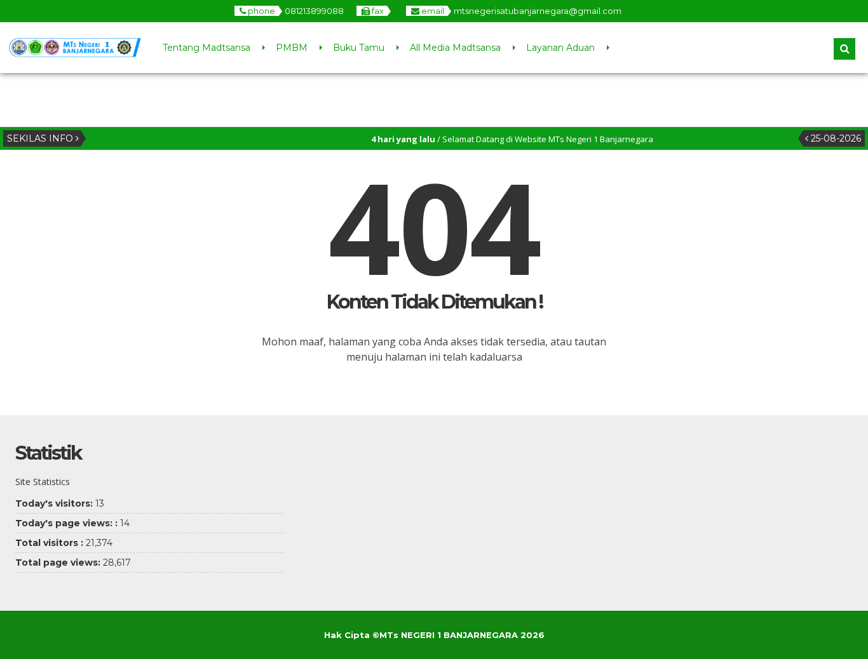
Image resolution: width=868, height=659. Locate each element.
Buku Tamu (358, 47)
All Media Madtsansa (455, 47)
